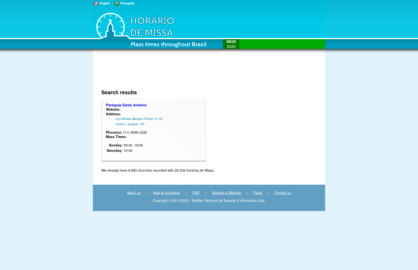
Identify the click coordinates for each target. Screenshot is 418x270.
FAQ (196, 192)
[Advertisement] (176, 74)
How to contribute (166, 192)
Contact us (283, 192)
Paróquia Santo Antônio (126, 105)
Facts (258, 192)
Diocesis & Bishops (226, 192)
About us (134, 192)
